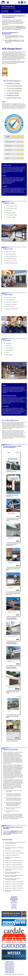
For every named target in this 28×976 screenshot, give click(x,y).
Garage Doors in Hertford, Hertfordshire (13, 862)
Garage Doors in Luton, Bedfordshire (13, 850)
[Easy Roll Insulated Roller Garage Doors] (13, 493)
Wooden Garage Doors (9, 971)
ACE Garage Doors (8, 6)
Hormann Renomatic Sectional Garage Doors (11, 668)
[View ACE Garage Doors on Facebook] (19, 3)
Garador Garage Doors (11, 471)
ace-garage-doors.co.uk (10, 845)
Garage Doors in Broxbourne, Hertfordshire (14, 853)
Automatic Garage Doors (9, 963)
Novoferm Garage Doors (11, 740)
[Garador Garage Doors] (13, 469)
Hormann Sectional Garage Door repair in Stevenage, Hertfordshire (14, 876)
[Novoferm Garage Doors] (13, 738)
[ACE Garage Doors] (3, 3)
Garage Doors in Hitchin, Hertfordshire (13, 864)
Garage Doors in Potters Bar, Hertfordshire (14, 883)
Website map (14, 908)
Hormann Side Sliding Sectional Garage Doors (11, 618)
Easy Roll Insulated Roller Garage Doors (12, 496)
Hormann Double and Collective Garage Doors (12, 643)
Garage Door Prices (9, 962)
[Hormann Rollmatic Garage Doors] (13, 517)
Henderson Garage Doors (10, 964)
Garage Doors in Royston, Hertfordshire (13, 886)
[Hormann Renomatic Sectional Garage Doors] (13, 665)
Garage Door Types (9, 961)
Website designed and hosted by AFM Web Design (14, 974)
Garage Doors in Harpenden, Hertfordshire (14, 860)
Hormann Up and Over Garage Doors (11, 545)
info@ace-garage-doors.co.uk (10, 833)
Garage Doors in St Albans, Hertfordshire (14, 888)
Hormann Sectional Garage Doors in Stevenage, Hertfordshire (13, 873)
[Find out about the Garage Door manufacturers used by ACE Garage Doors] (14, 917)
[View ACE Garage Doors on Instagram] (22, 3)
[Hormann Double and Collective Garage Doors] (13, 640)
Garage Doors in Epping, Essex (12, 855)
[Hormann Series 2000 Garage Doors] (13, 566)
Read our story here (6, 183)
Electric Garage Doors (9, 970)
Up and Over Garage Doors (9, 966)
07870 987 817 (18, 11)
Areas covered (14, 903)
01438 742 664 (5, 11)
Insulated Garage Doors (9, 972)
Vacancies (14, 907)
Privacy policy (14, 906)
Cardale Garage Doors (9, 968)
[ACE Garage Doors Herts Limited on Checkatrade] (14, 133)
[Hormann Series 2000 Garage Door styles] (13, 591)
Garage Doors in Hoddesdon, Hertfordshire (14, 866)
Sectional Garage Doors (9, 969)
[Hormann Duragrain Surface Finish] (13, 689)
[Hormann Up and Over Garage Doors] (13, 542)
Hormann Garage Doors (9, 967)
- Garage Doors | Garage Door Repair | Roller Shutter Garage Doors (14, 37)
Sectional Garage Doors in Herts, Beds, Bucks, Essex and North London (15, 843)
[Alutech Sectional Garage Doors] (13, 714)
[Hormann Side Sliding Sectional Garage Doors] (13, 615)
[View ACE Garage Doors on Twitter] (25, 3)
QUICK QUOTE (19, 27)
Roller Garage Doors (10, 965)
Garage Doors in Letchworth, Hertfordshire (14, 881)
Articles (14, 905)
